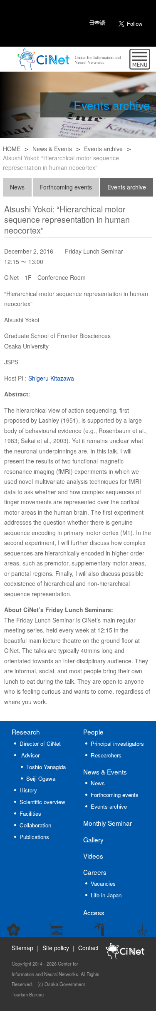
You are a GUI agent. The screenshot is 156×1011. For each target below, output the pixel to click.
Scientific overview (42, 802)
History (28, 790)
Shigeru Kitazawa (51, 378)
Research (26, 731)
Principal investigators (117, 743)
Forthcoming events (66, 187)
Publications (34, 837)
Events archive (103, 148)
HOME (11, 148)
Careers (94, 872)
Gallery (93, 839)
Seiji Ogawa (40, 778)
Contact (88, 948)
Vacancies (103, 883)
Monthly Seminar (107, 822)
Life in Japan (106, 895)
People (93, 731)
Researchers (106, 755)
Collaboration (35, 825)
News (17, 187)
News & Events (52, 148)
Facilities (30, 813)
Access (93, 912)
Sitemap (22, 948)
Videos (93, 855)
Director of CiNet (40, 743)
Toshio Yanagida (46, 767)
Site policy (55, 948)
